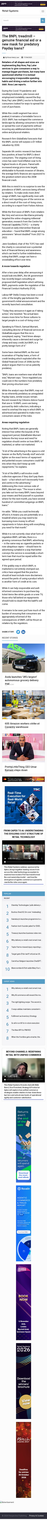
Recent (7, 898)
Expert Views (9, 981)
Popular (7, 894)
